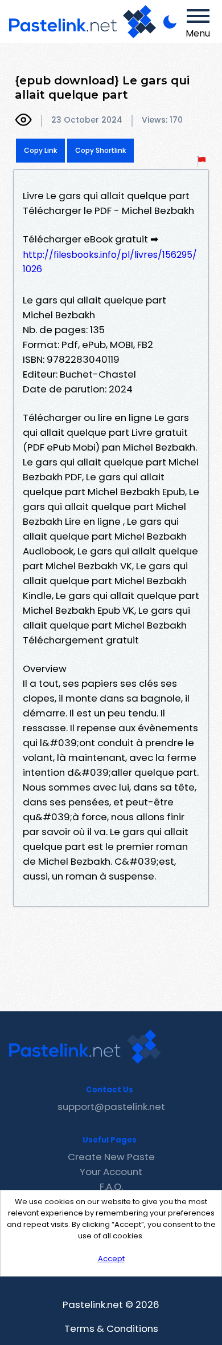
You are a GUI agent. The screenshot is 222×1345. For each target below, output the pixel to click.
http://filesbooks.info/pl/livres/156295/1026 (110, 262)
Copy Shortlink (100, 150)
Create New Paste (111, 1157)
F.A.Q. (111, 1186)
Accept (111, 1258)
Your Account (111, 1171)
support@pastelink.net (111, 1106)
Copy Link (40, 150)
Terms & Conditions (111, 1328)
